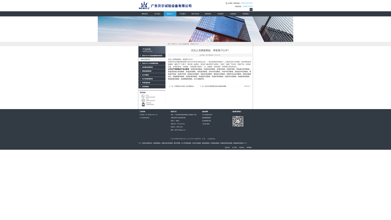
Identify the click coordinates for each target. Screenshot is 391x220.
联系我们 (246, 14)
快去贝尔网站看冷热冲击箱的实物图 (215, 86)
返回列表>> (247, 86)
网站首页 (145, 14)
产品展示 (183, 14)
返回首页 (227, 147)
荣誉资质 (208, 14)
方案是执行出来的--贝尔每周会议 (184, 86)
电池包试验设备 (145, 59)
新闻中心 (170, 14)
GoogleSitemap (211, 138)
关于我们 (157, 14)
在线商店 (233, 14)
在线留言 (220, 14)
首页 (169, 44)
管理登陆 (249, 147)
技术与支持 (195, 14)
